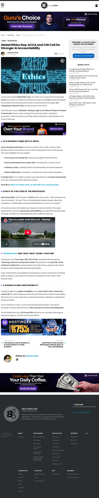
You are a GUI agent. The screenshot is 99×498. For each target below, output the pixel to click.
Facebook (74, 444)
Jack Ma (55, 444)
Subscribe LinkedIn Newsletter (83, 56)
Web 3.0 (20, 474)
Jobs (36, 477)
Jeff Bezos (55, 447)
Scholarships (39, 481)
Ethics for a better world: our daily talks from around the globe (34, 185)
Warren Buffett (57, 464)
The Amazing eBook (37, 447)
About (20, 433)
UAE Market (37, 440)
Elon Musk (55, 440)
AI (86, 433)
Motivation (57, 433)
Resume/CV (37, 444)
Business (70, 471)
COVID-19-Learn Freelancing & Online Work (38, 458)
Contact (21, 437)
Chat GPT (21, 477)
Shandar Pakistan (73, 477)
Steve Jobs (56, 457)
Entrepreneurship (73, 474)
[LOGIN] (96, 5)
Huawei (20, 491)
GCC (53, 471)
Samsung (21, 488)
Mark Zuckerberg (58, 450)
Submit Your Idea (39, 474)
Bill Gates (55, 437)
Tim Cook (55, 460)
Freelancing (38, 433)
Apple (20, 484)
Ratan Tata (56, 454)
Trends (20, 481)
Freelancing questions (37, 452)
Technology (10, 253)
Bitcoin (73, 440)
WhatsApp (74, 437)
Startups (38, 471)
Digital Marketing (39, 437)
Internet (74, 433)
